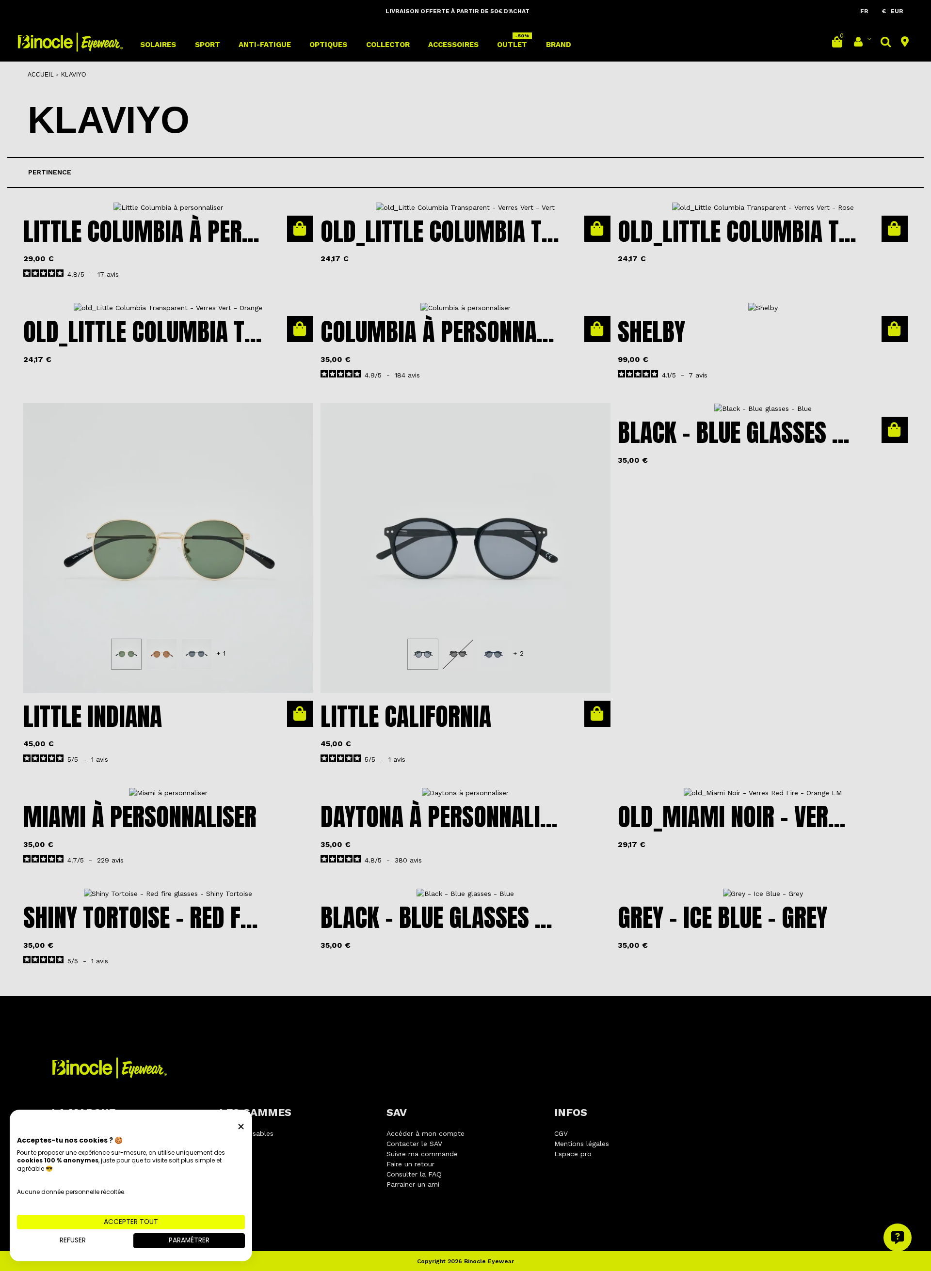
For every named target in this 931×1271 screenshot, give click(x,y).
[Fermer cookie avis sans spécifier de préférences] (241, 1126)
